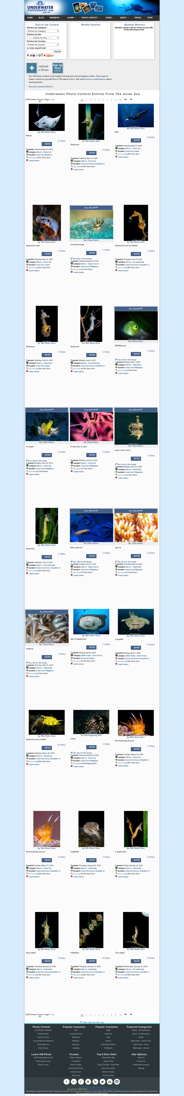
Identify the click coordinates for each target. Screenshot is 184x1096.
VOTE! (48, 144)
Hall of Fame (43, 1048)
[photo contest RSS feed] (48, 56)
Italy (108, 1037)
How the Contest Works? (41, 86)
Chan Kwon (93, 240)
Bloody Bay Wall (108, 1058)
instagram (117, 1082)
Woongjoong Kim (92, 735)
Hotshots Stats (43, 1034)
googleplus (81, 1082)
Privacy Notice (86, 1087)
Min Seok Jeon (48, 132)
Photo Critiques (76, 1058)
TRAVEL (138, 18)
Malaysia (75, 1044)
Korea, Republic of (97, 164)
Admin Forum (76, 1072)
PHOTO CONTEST (90, 18)
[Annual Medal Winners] (42, 56)
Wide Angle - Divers (141, 1044)
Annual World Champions (43, 1041)
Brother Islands (108, 1072)
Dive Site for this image (82, 259)
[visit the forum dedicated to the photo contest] (28, 56)
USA (76, 1030)
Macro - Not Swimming (141, 1030)
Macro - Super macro (90, 264)
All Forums (76, 1075)
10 (120, 100)
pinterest (88, 1082)
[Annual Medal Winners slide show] (39, 56)
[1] (82, 100)
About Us (141, 1058)
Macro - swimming (44, 363)
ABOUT (123, 18)
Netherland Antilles (108, 1044)
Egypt (108, 1030)
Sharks (141, 1037)
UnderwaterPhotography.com (102, 1089)
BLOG (41, 18)
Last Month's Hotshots (43, 1030)
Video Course (43, 1065)
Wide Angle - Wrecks (141, 1048)
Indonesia (108, 1034)
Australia (75, 1048)
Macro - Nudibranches (141, 1034)
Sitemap (141, 1068)
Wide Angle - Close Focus (92, 656)
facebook (66, 1082)
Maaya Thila (108, 1061)
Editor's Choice (43, 1037)
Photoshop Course (43, 1061)
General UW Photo (76, 1068)
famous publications (96, 79)
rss (95, 1082)
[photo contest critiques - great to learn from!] (31, 56)
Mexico (108, 1041)
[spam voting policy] (44, 56)
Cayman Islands (76, 1034)
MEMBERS (55, 18)
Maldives (48, 155)
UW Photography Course (43, 1058)
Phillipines (108, 1048)
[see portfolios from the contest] (37, 56)
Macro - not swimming (135, 262)
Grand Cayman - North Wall (108, 1065)
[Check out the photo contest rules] (52, 56)
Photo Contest (75, 1065)
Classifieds (76, 1061)
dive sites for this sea (93, 1022)
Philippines (93, 267)
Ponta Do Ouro (108, 1075)
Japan (136, 151)
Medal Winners (43, 1044)
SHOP (150, 18)
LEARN (70, 18)
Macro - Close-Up (44, 152)
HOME (30, 18)
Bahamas (76, 1037)
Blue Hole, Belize (108, 1068)
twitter (102, 1082)
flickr (74, 1082)
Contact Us (141, 1061)
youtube (110, 1082)
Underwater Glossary (141, 1065)
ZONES (109, 18)
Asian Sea (40, 155)
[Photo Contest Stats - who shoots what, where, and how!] (34, 56)
